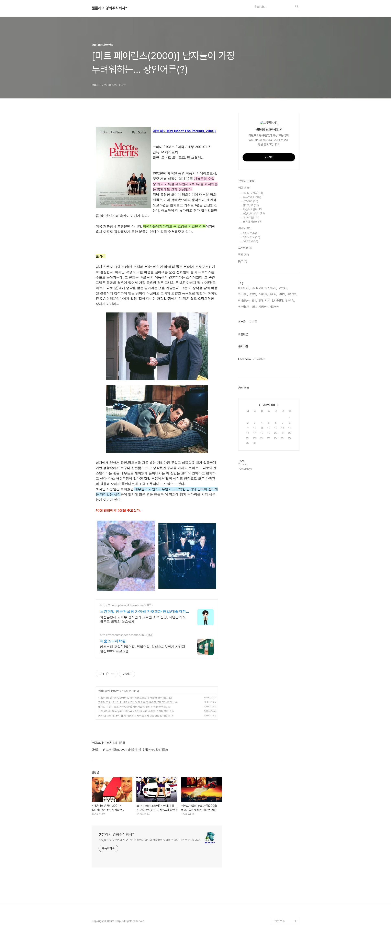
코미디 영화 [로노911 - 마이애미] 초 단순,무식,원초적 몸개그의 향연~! (136, 702)
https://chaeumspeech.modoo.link (122, 635)
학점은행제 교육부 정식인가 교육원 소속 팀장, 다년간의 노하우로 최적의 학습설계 (143, 619)
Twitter (260, 359)
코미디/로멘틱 (112, 690)
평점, (254, 306)
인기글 (253, 321)
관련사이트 (279, 920)
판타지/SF (251, 205)
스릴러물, (263, 294)
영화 (100, 690)
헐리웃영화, (278, 300)
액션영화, (263, 306)
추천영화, (292, 294)
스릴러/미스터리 (254, 213)
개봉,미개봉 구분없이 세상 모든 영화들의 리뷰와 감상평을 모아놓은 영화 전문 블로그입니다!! (150, 840)
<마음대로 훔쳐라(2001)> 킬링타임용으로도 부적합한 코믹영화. (133, 697)
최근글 (242, 321)
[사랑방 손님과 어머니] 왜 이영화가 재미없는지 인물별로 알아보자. (134, 715)
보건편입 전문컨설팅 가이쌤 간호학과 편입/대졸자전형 (143, 611)
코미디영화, (258, 288)
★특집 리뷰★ (252, 221)
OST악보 (250, 241)
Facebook (244, 359)
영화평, (282, 294)
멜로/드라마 (252, 197)
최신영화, (243, 294)
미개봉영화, (244, 300)
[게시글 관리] (112, 674)
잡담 (243, 254)
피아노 (244, 228)
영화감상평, (244, 306)
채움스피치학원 (113, 641)
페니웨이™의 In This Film (284, 911)
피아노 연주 (250, 233)
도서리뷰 (245, 247)
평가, (254, 300)
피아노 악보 (251, 237)
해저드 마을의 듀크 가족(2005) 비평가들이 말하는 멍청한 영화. (132, 706)
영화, (261, 300)
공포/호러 (250, 201)
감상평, (253, 294)
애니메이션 (251, 217)
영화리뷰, (290, 300)
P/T (242, 261)
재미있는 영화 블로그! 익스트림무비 (286, 898)
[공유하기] (107, 674)
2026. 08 (269, 405)
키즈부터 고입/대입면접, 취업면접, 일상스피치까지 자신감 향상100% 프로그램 (142, 649)
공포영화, (283, 288)
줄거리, (273, 294)
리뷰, (267, 300)
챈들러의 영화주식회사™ (109, 8)
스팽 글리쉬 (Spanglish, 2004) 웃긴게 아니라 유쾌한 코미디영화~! (134, 711)
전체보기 (246, 180)
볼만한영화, (271, 288)
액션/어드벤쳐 (252, 209)
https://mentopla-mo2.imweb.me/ (122, 605)
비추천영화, (244, 288)
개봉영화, (274, 306)
